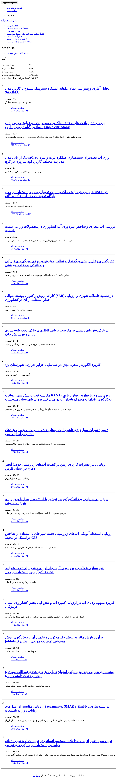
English (10, 15)
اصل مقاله (19, 110)
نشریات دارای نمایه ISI (17, 39)
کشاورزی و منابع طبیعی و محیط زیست (25, 33)
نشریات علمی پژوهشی (18, 28)
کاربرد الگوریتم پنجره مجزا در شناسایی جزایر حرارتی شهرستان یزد (52, 365)
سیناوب (36, 775)
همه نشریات (12, 25)
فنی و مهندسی (14, 31)
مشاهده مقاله (17, 108)
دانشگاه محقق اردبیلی (17, 53)
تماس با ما (12, 10)
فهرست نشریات (14, 8)
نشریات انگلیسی (14, 36)
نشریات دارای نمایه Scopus (19, 41)
